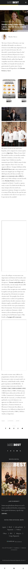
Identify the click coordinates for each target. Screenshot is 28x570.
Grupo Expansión (14, 536)
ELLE (10, 527)
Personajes (11, 21)
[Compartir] (5, 428)
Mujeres (18, 533)
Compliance (16, 547)
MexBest (17, 420)
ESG (11, 533)
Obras (5, 533)
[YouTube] (17, 450)
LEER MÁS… (5, 513)
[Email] (13, 428)
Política (18, 529)
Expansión (10, 529)
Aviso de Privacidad (7, 547)
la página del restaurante (14, 317)
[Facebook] (7, 450)
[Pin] (9, 428)
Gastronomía (6, 21)
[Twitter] (10, 450)
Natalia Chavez (13, 37)
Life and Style (19, 527)
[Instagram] (13, 450)
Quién (4, 527)
